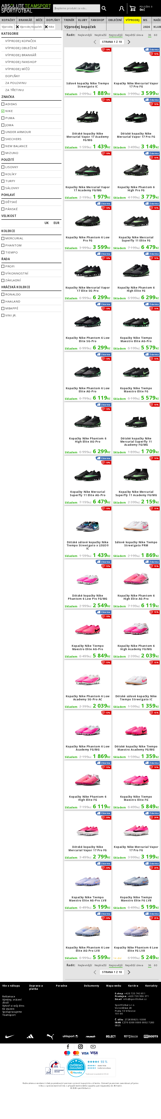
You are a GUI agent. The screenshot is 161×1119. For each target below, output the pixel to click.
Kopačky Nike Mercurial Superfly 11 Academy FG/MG (136, 480)
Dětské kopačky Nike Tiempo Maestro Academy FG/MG (136, 734)
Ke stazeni (8, 1009)
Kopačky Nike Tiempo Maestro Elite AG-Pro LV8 (87, 885)
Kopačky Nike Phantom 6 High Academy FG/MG (136, 634)
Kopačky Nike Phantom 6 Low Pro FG (87, 225)
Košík (132, 8)
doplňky (12, 76)
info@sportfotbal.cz (134, 999)
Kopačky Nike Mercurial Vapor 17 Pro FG (136, 71)
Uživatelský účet (122, 8)
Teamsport (9, 1015)
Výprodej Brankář (20, 55)
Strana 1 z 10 (112, 42)
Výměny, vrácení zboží (12, 1001)
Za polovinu (15, 83)
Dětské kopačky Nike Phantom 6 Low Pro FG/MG (87, 584)
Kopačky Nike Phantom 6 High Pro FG (136, 175)
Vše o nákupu (11, 985)
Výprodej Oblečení (21, 48)
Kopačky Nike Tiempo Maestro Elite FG (136, 376)
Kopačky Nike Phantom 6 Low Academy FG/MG (87, 734)
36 (149, 35)
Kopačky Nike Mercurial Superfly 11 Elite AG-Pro (87, 480)
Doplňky (53, 20)
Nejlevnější (85, 35)
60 (155, 35)
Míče (39, 20)
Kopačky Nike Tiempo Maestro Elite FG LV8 (136, 885)
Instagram (80, 1046)
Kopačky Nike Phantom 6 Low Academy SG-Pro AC (87, 684)
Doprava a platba (36, 987)
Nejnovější (116, 35)
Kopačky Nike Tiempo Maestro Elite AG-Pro (136, 326)
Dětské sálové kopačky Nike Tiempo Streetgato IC (136, 684)
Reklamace (8, 996)
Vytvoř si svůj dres (13, 1005)
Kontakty (151, 985)
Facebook (68, 1046)
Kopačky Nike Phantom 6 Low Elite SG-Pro (87, 326)
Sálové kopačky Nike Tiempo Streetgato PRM (136, 532)
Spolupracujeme (12, 1011)
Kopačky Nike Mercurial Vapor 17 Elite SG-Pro (87, 276)
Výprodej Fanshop (21, 62)
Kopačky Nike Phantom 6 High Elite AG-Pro (87, 428)
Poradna (61, 985)
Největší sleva (134, 35)
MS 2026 (146, 23)
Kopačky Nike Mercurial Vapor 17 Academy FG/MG (87, 175)
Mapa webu (113, 985)
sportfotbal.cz (26, 8)
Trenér (69, 20)
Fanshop (97, 20)
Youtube (93, 1046)
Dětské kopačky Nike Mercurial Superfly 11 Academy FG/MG (136, 428)
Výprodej (133, 20)
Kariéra (133, 985)
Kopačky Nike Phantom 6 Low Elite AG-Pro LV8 (87, 935)
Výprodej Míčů (17, 69)
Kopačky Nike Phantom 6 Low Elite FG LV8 (136, 935)
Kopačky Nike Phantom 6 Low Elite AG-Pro (87, 376)
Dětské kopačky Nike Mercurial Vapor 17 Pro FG (136, 124)
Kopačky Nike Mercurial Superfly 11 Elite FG (136, 225)
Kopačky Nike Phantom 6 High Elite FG (136, 276)
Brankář (25, 20)
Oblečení (115, 20)
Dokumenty (91, 985)
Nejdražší (100, 35)
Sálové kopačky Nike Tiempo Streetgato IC (87, 71)
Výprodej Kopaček (20, 41)
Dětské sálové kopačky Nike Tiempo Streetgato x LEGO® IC (87, 532)
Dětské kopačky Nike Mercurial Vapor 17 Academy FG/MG (87, 124)
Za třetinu (14, 90)
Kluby (82, 20)
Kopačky (8, 20)
